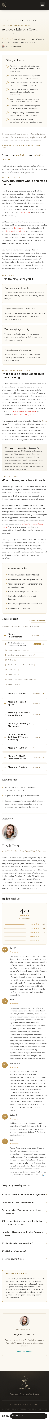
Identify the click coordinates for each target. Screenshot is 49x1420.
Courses (10, 21)
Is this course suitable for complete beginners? (23, 1194)
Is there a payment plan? (13, 1259)
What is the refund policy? (14, 1251)
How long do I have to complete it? (18, 1202)
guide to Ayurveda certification (23, 411)
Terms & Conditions (37, 1409)
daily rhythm (25, 212)
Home (4, 21)
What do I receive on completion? (17, 1243)
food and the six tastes (16, 231)
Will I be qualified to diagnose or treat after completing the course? (22, 1222)
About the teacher (24, 1351)
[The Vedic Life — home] (24, 1382)
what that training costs (24, 414)
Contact (6, 1409)
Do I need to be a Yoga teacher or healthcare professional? (22, 1211)
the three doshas (21, 228)
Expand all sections (38, 620)
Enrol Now (17, 1416)
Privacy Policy (19, 1409)
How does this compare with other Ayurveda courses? (22, 1233)
